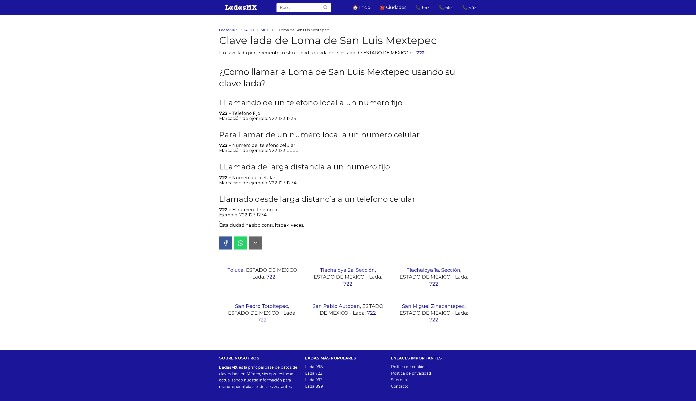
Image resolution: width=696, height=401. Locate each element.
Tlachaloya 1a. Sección (433, 270)
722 (420, 52)
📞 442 (469, 7)
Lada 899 (314, 386)
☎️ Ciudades (393, 7)
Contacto (400, 386)
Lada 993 (313, 379)
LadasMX (227, 30)
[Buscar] (325, 7)
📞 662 (446, 7)
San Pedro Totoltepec (261, 306)
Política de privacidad (411, 373)
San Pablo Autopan (336, 306)
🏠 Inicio (361, 7)
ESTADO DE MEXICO (257, 30)
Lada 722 (313, 373)
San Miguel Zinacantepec (433, 306)
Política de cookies (408, 366)
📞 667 (422, 7)
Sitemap (399, 379)
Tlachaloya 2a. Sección (347, 270)
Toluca (235, 270)
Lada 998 (314, 366)
